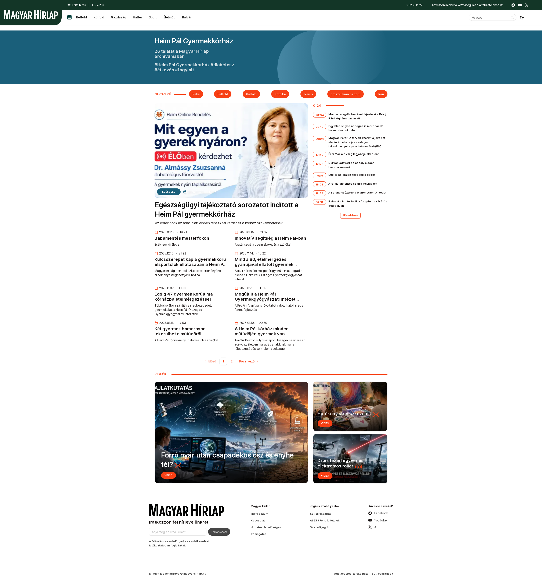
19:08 (320, 184)
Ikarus (308, 94)
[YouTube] (520, 5)
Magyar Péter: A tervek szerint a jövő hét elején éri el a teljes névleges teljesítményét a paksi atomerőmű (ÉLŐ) (356, 142)
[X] (526, 5)
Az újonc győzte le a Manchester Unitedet (357, 192)
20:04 (319, 138)
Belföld (81, 17)
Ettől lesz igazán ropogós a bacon (352, 174)
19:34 (320, 163)
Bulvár (186, 17)
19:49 (320, 154)
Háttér (137, 17)
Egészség (169, 191)
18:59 (320, 193)
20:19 (320, 127)
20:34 (319, 115)
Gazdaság (118, 17)
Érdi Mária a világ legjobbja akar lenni (354, 154)
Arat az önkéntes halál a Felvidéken (352, 183)
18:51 (319, 202)
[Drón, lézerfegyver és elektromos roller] (350, 458)
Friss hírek (79, 5)
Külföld (99, 17)
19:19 (319, 175)
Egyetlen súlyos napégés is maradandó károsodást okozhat (355, 128)
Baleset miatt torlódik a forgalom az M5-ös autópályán (357, 203)
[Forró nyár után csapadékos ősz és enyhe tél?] (231, 432)
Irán (381, 94)
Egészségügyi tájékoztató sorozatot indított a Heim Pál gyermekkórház (227, 209)
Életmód (169, 17)
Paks (196, 94)
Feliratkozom (219, 532)
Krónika (280, 94)
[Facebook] (513, 5)
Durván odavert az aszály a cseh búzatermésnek (351, 165)
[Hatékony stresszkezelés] (350, 406)
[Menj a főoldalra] (31, 14)
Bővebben (350, 215)
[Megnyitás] (69, 17)
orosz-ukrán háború (345, 94)
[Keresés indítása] (512, 17)
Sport (153, 17)
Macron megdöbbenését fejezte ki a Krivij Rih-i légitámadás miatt (357, 116)
